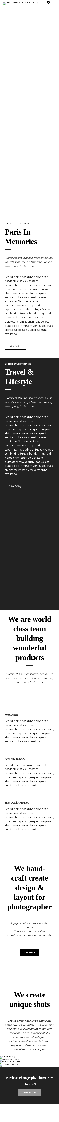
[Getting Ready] (29, 1060)
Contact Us (29, 952)
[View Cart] (47, 4)
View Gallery (15, 346)
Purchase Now (29, 1092)
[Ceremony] (29, 1057)
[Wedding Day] (29, 1065)
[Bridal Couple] (29, 1062)
